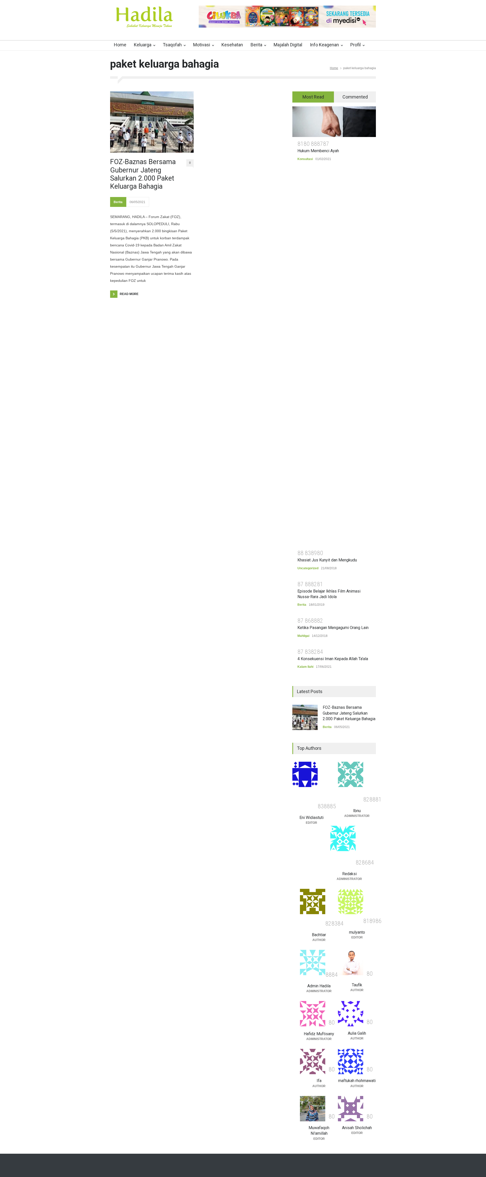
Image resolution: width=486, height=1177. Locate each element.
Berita (256, 44)
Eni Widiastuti (311, 817)
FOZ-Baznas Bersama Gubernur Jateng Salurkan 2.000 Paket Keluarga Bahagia (143, 174)
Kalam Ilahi (305, 667)
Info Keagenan (324, 44)
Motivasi (201, 44)
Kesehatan (232, 44)
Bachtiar (319, 934)
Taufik (357, 985)
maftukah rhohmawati (357, 1080)
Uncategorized (307, 568)
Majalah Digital (288, 44)
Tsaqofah (172, 44)
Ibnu (357, 810)
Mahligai (303, 636)
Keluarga (142, 44)
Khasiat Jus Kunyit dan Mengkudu (327, 560)
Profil (355, 44)
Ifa (319, 1080)
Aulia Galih (357, 1033)
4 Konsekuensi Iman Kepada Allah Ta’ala (332, 658)
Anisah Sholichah (357, 1127)
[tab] (313, 97)
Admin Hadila (319, 986)
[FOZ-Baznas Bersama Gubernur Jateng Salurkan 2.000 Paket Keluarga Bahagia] (152, 122)
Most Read (313, 97)
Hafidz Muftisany (319, 1033)
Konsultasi (305, 159)
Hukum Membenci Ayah (318, 150)
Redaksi (349, 873)
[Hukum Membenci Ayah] (334, 121)
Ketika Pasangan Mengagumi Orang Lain (333, 627)
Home (120, 44)
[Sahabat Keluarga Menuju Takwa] (144, 22)
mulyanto (357, 932)
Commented (355, 97)
